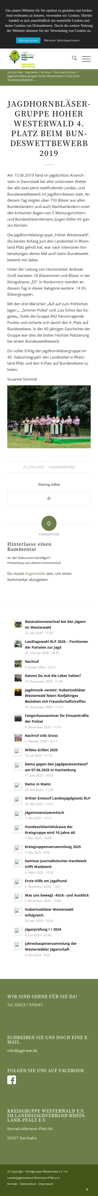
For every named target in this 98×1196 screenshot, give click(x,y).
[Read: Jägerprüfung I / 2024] (18, 931)
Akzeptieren (28, 40)
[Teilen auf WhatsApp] (49, 498)
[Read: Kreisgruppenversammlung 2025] (18, 849)
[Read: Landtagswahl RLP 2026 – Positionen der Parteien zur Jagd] (18, 643)
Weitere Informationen (62, 40)
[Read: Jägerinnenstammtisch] (18, 814)
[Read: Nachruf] (18, 663)
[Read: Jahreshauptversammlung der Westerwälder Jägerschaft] (18, 945)
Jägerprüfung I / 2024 (43, 929)
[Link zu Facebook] (87, 1189)
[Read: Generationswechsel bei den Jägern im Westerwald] (18, 623)
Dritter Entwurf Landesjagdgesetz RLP (57, 798)
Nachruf (32, 661)
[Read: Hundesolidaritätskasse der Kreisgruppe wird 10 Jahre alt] (18, 829)
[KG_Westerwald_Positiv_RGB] (40, 59)
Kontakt (12, 1184)
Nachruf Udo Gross (41, 735)
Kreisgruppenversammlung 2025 (53, 846)
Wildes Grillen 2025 (41, 749)
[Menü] (84, 59)
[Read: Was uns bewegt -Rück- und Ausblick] (18, 897)
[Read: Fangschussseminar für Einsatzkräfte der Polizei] (18, 717)
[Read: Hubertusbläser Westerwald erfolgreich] (18, 911)
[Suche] (72, 59)
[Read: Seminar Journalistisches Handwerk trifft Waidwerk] (18, 863)
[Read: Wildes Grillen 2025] (18, 752)
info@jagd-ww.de (22, 1050)
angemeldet (35, 573)
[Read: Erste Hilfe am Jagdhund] (18, 883)
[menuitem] (72, 59)
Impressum (46, 1184)
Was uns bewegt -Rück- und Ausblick (57, 895)
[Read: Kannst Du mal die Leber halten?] (18, 678)
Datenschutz (28, 1184)
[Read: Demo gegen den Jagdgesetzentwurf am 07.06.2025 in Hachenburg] (18, 766)
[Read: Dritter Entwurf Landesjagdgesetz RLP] (18, 800)
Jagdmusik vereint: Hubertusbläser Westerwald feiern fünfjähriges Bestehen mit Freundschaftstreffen (55, 696)
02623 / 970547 (28, 1004)
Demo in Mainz (38, 784)
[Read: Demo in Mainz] (18, 786)
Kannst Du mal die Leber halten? (53, 675)
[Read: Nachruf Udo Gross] (18, 737)
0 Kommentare (62, 467)
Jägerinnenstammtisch (44, 812)
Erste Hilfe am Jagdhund (46, 880)
